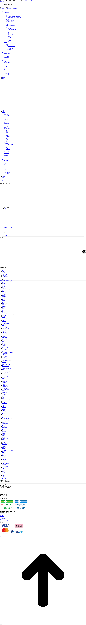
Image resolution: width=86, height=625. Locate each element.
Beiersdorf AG (4, 303)
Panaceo (3, 408)
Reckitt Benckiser (5, 423)
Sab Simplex (4, 431)
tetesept (3, 462)
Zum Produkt (5, 209)
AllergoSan (4, 290)
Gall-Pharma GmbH (5, 347)
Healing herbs (4, 358)
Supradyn (4, 455)
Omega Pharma (4, 402)
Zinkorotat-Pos (4, 478)
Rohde (3, 429)
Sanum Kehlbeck (5, 438)
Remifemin (4, 424)
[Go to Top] (43, 622)
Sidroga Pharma (5, 443)
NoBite (3, 395)
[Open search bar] (0, 265)
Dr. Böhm (4, 326)
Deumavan (4, 322)
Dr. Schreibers (4, 333)
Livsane (3, 378)
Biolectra (3, 309)
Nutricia (3, 398)
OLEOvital (4, 401)
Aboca (3, 283)
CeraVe (3, 317)
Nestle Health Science (5, 392)
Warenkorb (2, 1)
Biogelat (3, 308)
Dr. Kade (3, 329)
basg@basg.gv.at (2, 513)
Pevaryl (3, 413)
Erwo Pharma (4, 338)
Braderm (3, 312)
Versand (6, 208)
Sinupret (3, 448)
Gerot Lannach (4, 351)
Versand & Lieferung (3, 517)
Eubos (3, 340)
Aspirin (3, 297)
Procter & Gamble (5, 419)
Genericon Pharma (5, 350)
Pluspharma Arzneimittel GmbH (7, 418)
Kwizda (3, 369)
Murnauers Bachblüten (5, 389)
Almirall (3, 291)
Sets (2, 277)
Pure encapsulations (5, 420)
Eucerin (3, 341)
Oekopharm (4, 400)
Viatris (3, 470)
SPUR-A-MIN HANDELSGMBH (7, 450)
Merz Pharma (4, 385)
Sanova (3, 437)
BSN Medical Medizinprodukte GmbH (8, 314)
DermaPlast (4, 320)
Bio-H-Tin (4, 306)
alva (3, 293)
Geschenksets (4, 272)
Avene (3, 299)
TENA (3, 460)
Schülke (3, 440)
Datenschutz (2, 516)
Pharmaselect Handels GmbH (6, 415)
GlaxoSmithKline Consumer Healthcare (8, 352)
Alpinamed (4, 292)
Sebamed (3, 441)
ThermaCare (4, 464)
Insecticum (4, 363)
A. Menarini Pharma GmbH (6, 281)
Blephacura (4, 311)
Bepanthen (4, 304)
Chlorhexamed (4, 318)
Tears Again (4, 459)
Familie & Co (4, 271)
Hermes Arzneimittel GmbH (6, 360)
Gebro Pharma (4, 349)
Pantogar (3, 409)
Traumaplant (4, 465)
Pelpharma (4, 411)
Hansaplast (4, 357)
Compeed (3, 319)
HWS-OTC (4, 362)
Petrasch (3, 412)
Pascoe (3, 410)
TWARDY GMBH (5, 466)
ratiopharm (4, 421)
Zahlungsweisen (2, 518)
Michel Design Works (5, 275)
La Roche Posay (5, 372)
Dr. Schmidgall (4, 332)
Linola (3, 377)
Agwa (3, 287)
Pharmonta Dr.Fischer (5, 416)
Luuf (3, 379)
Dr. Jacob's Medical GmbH (6, 328)
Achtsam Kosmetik (5, 284)
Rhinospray (4, 426)
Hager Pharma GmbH (5, 356)
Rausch (3, 422)
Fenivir (3, 343)
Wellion (3, 476)
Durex (3, 335)
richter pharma (4, 427)
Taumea (3, 458)
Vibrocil (3, 471)
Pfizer (3, 414)
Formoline (4, 344)
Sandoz (3, 433)
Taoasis (3, 457)
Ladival (3, 373)
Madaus (3, 380)
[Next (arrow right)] (1, 624)
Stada (3, 451)
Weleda (3, 475)
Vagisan (3, 468)
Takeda (3, 456)
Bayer (3, 302)
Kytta (3, 370)
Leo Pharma (4, 375)
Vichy (3, 472)
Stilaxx (3, 453)
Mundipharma (4, 388)
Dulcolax (3, 334)
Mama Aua (4, 382)
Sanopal (3, 436)
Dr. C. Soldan (4, 327)
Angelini (4, 294)
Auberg (3, 298)
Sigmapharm (4, 444)
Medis (3, 384)
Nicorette (4, 394)
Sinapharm (4, 446)
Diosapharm (4, 324)
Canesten (3, 316)
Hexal (3, 361)
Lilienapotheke (5, 376)
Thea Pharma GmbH (5, 463)
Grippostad (4, 354)
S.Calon (3, 430)
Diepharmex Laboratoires (6, 323)
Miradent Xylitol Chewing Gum (7, 227)
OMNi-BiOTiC (4, 403)
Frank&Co (4, 345)
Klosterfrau (4, 367)
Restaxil (3, 425)
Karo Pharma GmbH (5, 366)
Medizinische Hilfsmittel (5, 274)
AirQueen (4, 288)
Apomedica (4, 295)
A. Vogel (3, 282)
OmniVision (4, 404)
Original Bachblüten (5, 405)
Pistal (3, 417)
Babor (3, 300)
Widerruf (1, 519)
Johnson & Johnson (5, 365)
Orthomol (4, 406)
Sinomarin (4, 447)
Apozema (4, 296)
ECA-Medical (4, 337)
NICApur (3, 393)
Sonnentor (4, 449)
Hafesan (3, 355)
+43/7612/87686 (24, 0)
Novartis (3, 396)
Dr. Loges (4, 330)
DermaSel (4, 321)
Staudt (3, 452)
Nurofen (3, 397)
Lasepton (3, 374)
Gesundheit (3, 273)
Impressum (1, 515)
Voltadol (3, 474)
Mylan (3, 390)
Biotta (3, 310)
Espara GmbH (4, 339)
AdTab (3, 285)
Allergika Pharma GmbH (6, 289)
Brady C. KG (4, 313)
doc (3, 325)
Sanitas (3, 434)
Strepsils (3, 454)
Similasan (4, 445)
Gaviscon (3, 348)
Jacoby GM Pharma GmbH (6, 364)
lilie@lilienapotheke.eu (29, 0)
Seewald (3, 442)
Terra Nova (4, 461)
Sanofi (3, 435)
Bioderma (3, 307)
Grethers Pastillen (5, 353)
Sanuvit (3, 439)
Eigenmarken (4, 270)
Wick (3, 477)
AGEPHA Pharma (5, 286)
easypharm (4, 336)
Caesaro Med (4, 315)
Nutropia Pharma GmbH (6, 399)
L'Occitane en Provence (6, 371)
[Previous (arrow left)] (0, 624)
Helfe (3, 359)
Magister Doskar (4, 381)
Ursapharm (4, 467)
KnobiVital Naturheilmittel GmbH (7, 368)
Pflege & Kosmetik (5, 276)
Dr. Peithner (4, 331)
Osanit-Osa (4, 407)
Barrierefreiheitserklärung (4, 520)
